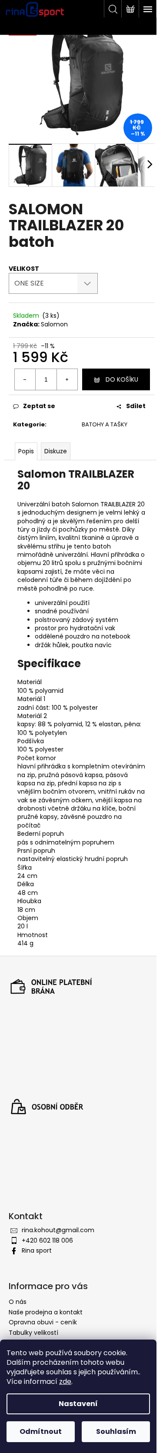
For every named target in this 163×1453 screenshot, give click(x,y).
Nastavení (78, 1404)
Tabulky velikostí (33, 1332)
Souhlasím (116, 1431)
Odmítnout (41, 1431)
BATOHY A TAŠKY (104, 424)
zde (65, 1382)
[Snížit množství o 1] (25, 379)
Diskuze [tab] (55, 451)
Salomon (54, 324)
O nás (18, 1301)
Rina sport (37, 1250)
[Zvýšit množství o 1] (67, 379)
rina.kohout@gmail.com (58, 1230)
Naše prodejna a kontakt (46, 1312)
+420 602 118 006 (47, 1240)
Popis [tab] (26, 451)
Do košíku (122, 379)
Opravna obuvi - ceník (43, 1322)
